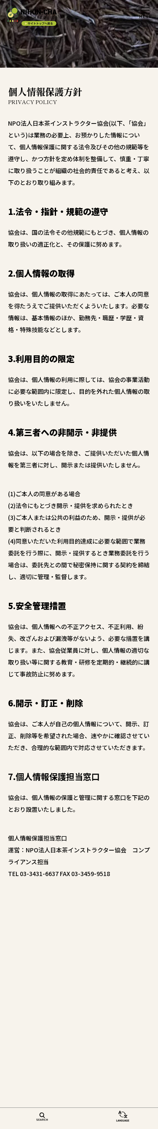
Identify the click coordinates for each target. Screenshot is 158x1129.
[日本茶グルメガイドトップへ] (31, 16)
